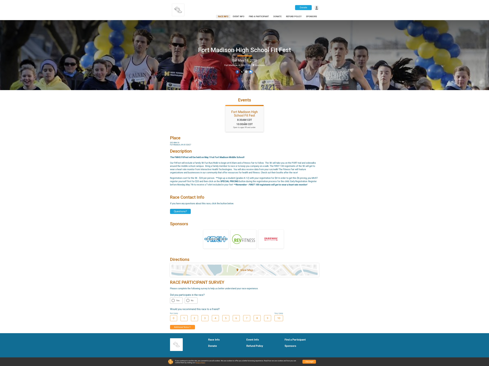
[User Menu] (316, 7)
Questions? (180, 211)
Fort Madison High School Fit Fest (244, 50)
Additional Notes (181, 327)
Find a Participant (259, 16)
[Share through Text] (251, 72)
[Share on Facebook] (237, 72)
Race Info (223, 16)
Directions (260, 65)
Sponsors (311, 16)
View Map (246, 270)
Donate (303, 7)
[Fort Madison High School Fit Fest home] (178, 9)
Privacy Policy (200, 363)
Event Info (238, 16)
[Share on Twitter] (242, 72)
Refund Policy (294, 16)
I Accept (309, 361)
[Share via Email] (246, 72)
